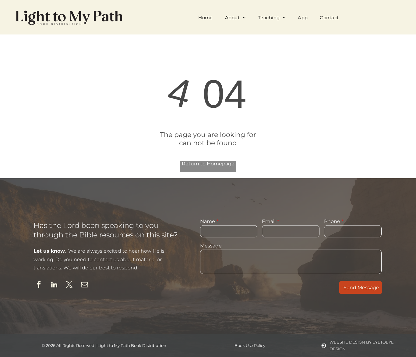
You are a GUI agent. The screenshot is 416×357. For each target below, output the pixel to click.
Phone (332, 221)
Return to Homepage (208, 164)
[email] (84, 285)
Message (211, 246)
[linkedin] (54, 285)
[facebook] (38, 285)
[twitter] (69, 285)
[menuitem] (205, 17)
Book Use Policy (249, 345)
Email (269, 221)
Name (207, 221)
